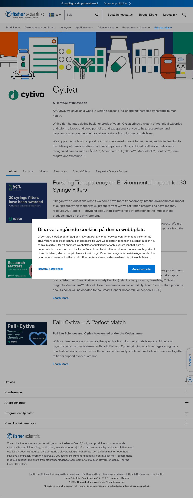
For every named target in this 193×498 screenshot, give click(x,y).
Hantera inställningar (50, 268)
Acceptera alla (141, 269)
